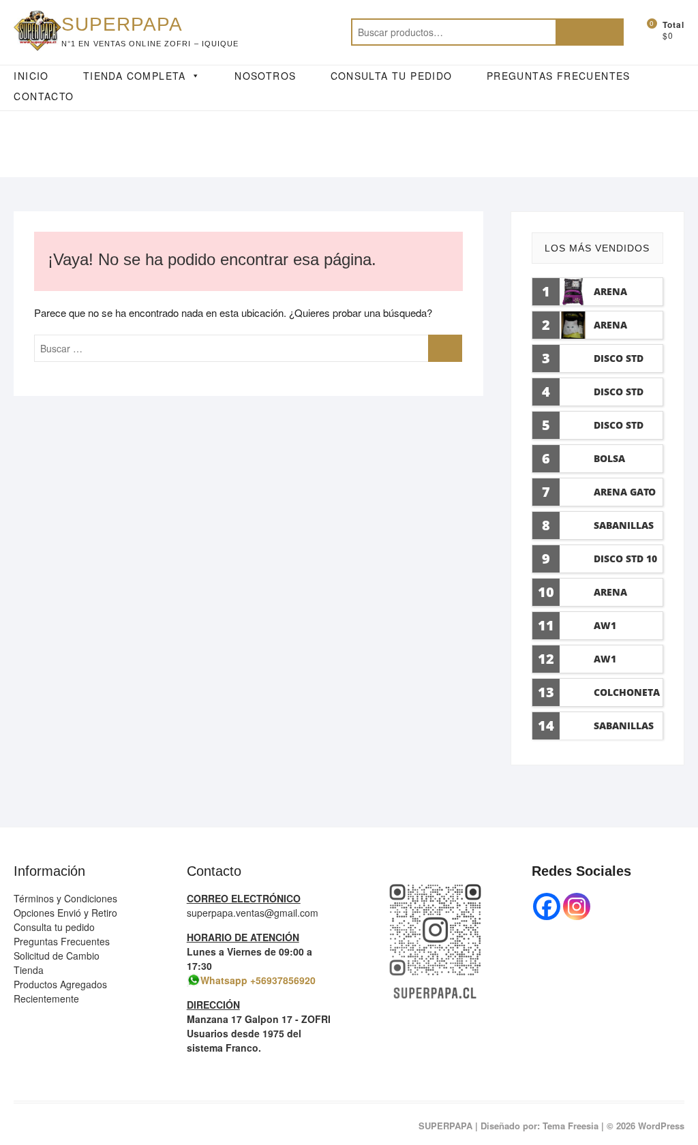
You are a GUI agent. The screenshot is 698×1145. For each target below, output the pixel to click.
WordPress (661, 1125)
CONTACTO (44, 96)
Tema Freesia (570, 1125)
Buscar (590, 32)
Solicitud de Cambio (57, 955)
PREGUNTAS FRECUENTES (559, 75)
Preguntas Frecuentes (62, 941)
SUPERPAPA (122, 24)
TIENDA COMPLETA (134, 75)
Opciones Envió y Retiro (65, 912)
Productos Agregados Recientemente (60, 991)
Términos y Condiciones (65, 898)
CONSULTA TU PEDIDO (392, 75)
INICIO (31, 75)
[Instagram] (576, 906)
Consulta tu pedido (54, 927)
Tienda (29, 970)
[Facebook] (546, 906)
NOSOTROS (265, 75)
